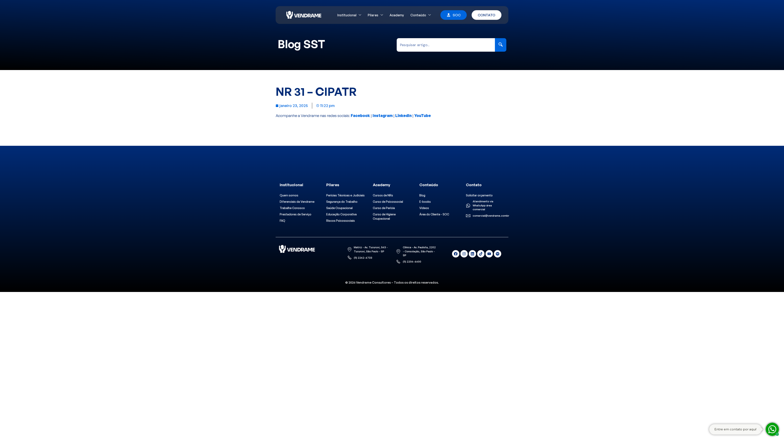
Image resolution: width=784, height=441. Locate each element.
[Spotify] (497, 253)
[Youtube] (489, 253)
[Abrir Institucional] (360, 15)
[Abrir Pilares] (382, 15)
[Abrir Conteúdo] (429, 15)
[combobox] (446, 45)
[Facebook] (455, 253)
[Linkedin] (472, 253)
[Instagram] (464, 253)
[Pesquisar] (500, 45)
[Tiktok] (480, 253)
